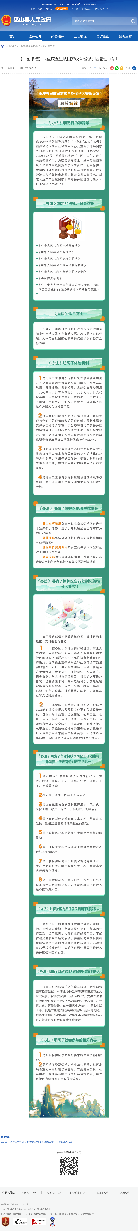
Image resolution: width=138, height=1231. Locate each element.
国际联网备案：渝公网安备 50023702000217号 (75, 1214)
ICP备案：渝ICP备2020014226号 (40, 1214)
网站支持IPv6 (101, 8)
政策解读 (40, 46)
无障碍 (49, 8)
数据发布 (125, 36)
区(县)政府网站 (101, 1192)
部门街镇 (76, 4)
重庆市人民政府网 (61, 4)
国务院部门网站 (29, 1192)
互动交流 (80, 36)
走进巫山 (102, 36)
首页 (12, 36)
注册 (40, 8)
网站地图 (5, 1204)
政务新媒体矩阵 (89, 4)
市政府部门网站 (77, 1192)
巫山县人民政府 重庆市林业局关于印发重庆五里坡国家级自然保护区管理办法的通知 (36, 1142)
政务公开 (35, 36)
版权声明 (15, 1204)
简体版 (75, 8)
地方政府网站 (53, 1192)
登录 (32, 8)
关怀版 (63, 8)
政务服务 (57, 36)
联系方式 (24, 1204)
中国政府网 (47, 4)
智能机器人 (86, 8)
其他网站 (124, 1192)
